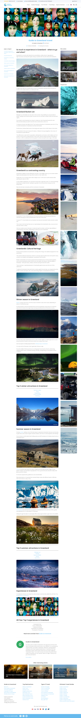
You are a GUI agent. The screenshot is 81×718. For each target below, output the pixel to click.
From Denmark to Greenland (47, 694)
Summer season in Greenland (9, 68)
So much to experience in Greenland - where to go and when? (9, 52)
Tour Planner (44, 4)
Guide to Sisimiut (63, 694)
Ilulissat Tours (26, 689)
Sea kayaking (19, 509)
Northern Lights (37, 390)
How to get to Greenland (9, 688)
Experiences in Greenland (8, 73)
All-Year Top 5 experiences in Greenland (9, 76)
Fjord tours (37, 558)
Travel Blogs (52, 4)
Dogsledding (37, 393)
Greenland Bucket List (8, 55)
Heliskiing (37, 396)
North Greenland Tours (28, 698)
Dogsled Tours (44, 695)
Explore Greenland (60, 4)
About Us (6, 686)
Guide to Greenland (38, 43)
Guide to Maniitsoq (64, 698)
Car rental (43, 696)
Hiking (17, 469)
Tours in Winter (44, 691)
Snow (37, 391)
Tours (28, 4)
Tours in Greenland (45, 688)
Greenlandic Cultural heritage (9, 60)
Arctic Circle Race (37, 394)
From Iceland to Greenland (47, 692)
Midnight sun (37, 552)
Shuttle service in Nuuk (9, 694)
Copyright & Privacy (8, 691)
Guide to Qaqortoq (64, 692)
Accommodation (44, 698)
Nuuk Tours (25, 688)
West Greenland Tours (28, 695)
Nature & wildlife (37, 555)
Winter (17, 302)
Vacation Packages (35, 4)
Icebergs (37, 553)
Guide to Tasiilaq (63, 695)
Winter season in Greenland (9, 63)
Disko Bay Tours (26, 692)
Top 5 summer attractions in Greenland (9, 71)
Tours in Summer (45, 689)
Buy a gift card (44, 699)
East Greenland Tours (27, 694)
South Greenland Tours (28, 696)
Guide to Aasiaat (63, 691)
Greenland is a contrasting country (9, 58)
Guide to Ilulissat (63, 689)
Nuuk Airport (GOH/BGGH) (10, 692)
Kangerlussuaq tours (27, 691)
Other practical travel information (67, 701)
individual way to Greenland (41, 343)
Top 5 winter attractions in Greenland (8, 66)
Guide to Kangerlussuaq (65, 699)
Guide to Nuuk (63, 688)
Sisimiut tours (26, 699)
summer (21, 432)
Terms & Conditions (8, 689)
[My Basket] (76, 5)
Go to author (28, 657)
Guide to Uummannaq (64, 696)
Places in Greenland (27, 686)
